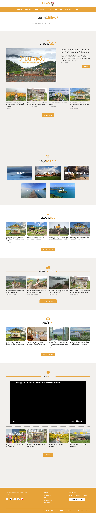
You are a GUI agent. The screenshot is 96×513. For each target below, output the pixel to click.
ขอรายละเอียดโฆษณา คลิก (77, 499)
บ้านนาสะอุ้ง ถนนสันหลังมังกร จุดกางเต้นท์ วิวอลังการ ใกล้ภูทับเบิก (75, 51)
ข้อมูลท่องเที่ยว (28, 9)
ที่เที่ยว (36, 9)
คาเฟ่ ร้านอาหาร (53, 9)
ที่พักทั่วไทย (47, 502)
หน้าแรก (19, 9)
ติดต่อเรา (76, 9)
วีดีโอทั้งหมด (48, 455)
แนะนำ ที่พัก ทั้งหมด (48, 354)
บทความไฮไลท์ (29, 106)
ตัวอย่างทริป (43, 9)
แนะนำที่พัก (7, 346)
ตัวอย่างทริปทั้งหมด (48, 249)
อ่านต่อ (86, 66)
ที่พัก (60, 9)
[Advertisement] (48, 129)
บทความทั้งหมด (48, 115)
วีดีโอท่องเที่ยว (68, 9)
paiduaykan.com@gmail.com (82, 495)
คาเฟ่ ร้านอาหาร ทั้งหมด (48, 301)
